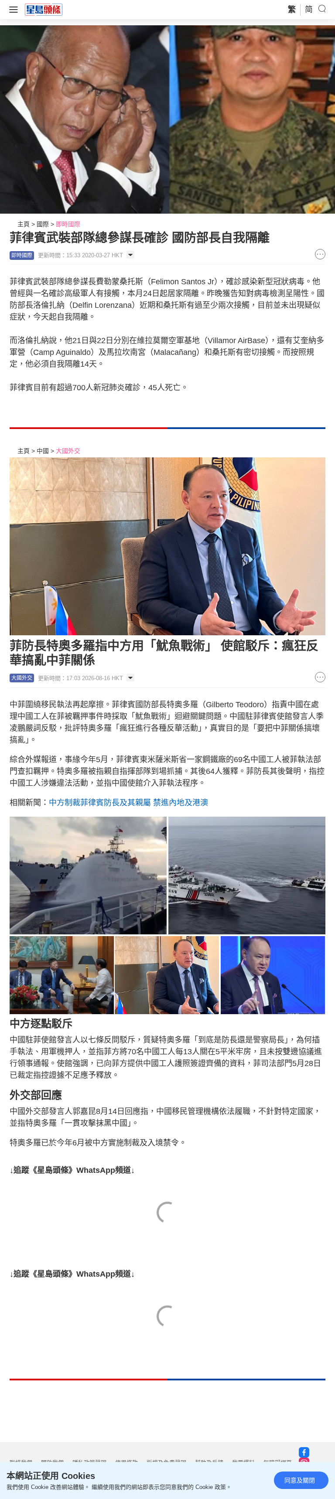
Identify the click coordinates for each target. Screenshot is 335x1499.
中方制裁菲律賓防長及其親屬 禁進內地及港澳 (128, 802)
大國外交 (68, 450)
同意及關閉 (299, 1480)
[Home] (43, 9)
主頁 (23, 224)
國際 (43, 224)
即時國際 (68, 224)
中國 (43, 450)
